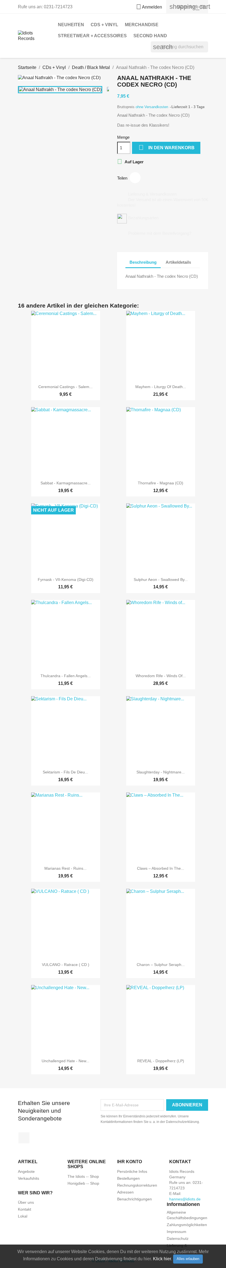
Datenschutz (178, 1238)
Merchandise (141, 24)
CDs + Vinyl (104, 24)
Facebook (23, 1137)
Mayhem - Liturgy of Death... (160, 387)
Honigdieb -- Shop (83, 1183)
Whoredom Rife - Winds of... (161, 676)
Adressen (125, 1192)
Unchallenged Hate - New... (65, 1061)
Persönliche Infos (132, 1171)
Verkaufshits (28, 1178)
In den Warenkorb (167, 147)
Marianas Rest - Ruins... (65, 868)
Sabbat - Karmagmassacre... (66, 483)
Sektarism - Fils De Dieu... (65, 772)
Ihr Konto (129, 1161)
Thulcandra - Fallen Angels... (66, 676)
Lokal (22, 1216)
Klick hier (162, 1258)
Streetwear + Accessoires (92, 35)
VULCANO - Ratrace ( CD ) (65, 964)
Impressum (176, 1231)
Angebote (26, 1171)
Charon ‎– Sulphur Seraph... (161, 964)
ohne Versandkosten (152, 107)
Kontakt (24, 1209)
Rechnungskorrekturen (137, 1185)
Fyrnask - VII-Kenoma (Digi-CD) (65, 579)
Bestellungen (128, 1178)
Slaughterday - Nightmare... (160, 772)
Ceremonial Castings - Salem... (65, 387)
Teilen (135, 177)
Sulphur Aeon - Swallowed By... (161, 579)
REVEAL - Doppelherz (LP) (160, 1061)
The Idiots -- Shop (83, 1176)
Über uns (26, 1202)
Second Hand (150, 35)
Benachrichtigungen (134, 1199)
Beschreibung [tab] (143, 262)
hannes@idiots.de (185, 1199)
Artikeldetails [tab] (178, 262)
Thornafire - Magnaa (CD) (160, 483)
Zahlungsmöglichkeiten (187, 1224)
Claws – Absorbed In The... (160, 868)
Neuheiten (71, 24)
